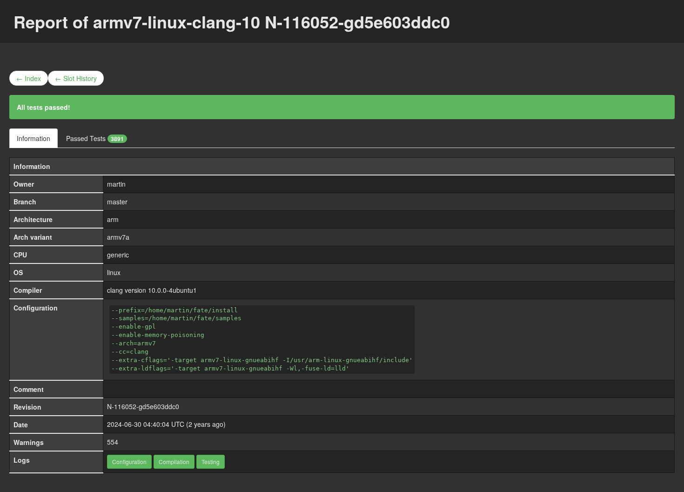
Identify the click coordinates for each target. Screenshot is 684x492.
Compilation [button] (174, 461)
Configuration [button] (129, 461)
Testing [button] (210, 461)
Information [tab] (33, 138)
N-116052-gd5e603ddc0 (143, 406)
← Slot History (76, 78)
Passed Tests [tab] (95, 138)
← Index (28, 78)
